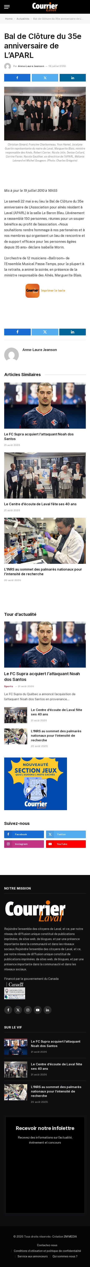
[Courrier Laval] (45, 7)
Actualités (23, 18)
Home (9, 18)
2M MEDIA (70, 1236)
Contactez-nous (47, 1245)
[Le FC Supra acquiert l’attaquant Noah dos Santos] (45, 406)
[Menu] (7, 7)
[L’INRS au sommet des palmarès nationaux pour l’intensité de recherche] (45, 541)
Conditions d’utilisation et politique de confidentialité (47, 1250)
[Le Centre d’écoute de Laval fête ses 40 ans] (45, 475)
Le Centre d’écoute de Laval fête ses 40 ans (40, 504)
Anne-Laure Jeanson (31, 66)
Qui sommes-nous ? (65, 1256)
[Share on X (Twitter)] (45, 77)
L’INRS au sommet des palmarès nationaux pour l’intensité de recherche (43, 571)
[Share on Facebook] (17, 77)
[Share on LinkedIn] (73, 77)
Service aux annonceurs (33, 1256)
